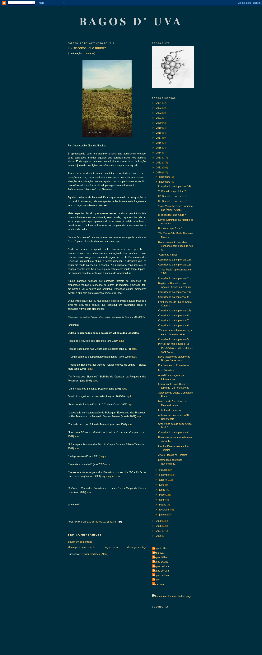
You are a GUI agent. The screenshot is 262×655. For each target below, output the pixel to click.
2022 (159, 112)
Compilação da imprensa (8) (173, 315)
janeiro (163, 514)
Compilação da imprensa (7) (173, 320)
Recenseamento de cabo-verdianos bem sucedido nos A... (175, 246)
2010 (159, 172)
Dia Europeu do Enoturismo (173, 365)
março (163, 504)
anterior (89, 53)
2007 (159, 530)
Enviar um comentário (80, 541)
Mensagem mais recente (81, 547)
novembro (165, 181)
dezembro (165, 176)
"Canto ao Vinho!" (168, 254)
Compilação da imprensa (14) (174, 186)
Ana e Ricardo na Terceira (172, 454)
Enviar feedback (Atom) (95, 554)
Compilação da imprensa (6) (173, 325)
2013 (159, 157)
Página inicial (111, 547)
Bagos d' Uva (131, 21)
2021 (159, 117)
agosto (163, 479)
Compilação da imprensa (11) (174, 278)
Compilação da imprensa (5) (173, 339)
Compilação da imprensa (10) (174, 292)
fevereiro (164, 509)
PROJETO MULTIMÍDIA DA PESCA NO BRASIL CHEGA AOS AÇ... (175, 348)
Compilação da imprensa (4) (173, 432)
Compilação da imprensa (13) (174, 259)
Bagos (156, 579)
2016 (159, 142)
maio (162, 494)
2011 (159, 167)
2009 (159, 520)
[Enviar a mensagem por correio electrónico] (120, 522)
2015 (159, 147)
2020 (159, 122)
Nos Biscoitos (166, 370)
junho (162, 489)
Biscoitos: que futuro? (170, 228)
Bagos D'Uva (160, 557)
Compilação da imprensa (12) (174, 264)
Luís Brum (159, 584)
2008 (159, 525)
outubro (163, 469)
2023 (159, 107)
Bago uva (158, 552)
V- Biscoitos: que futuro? (172, 191)
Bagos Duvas (160, 561)
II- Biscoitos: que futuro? (172, 214)
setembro (164, 474)
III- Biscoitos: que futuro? (172, 201)
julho (162, 484)
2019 (159, 127)
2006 (159, 535)
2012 (159, 162)
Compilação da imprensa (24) (174, 310)
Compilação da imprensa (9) (173, 297)
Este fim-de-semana (169, 410)
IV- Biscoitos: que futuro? (172, 196)
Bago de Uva (160, 548)
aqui (121, 340)
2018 (159, 132)
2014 (159, 152)
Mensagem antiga (136, 547)
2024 (159, 102)
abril (162, 499)
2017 (159, 137)
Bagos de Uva (161, 566)
